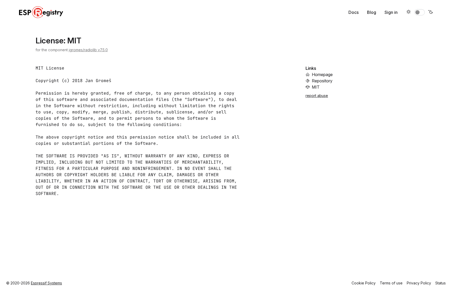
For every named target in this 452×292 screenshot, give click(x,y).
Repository (322, 80)
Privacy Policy (419, 283)
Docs (353, 12)
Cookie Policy (364, 283)
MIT (316, 87)
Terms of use (391, 283)
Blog (371, 12)
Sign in (391, 12)
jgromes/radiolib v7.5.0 (88, 50)
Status (440, 283)
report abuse (317, 95)
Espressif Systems (46, 283)
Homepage (322, 74)
